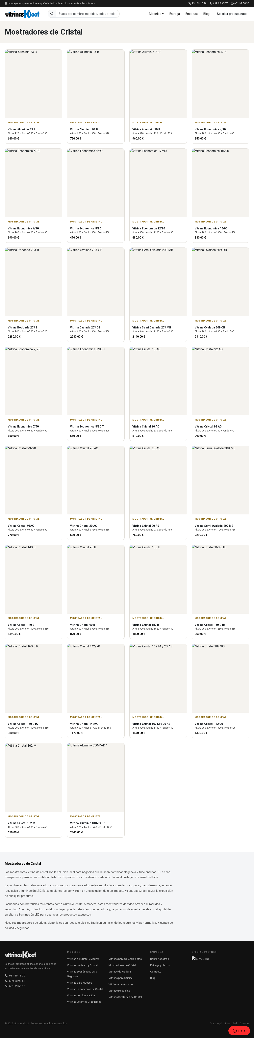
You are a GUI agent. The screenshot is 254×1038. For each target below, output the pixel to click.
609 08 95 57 (220, 3)
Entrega (174, 14)
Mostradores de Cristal (122, 965)
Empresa (191, 14)
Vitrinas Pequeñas (119, 990)
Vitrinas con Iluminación (81, 995)
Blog (206, 14)
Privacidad (231, 1023)
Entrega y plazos (160, 965)
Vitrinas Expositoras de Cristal (85, 989)
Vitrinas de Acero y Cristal (82, 965)
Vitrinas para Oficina (121, 977)
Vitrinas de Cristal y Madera (83, 958)
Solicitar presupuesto (232, 14)
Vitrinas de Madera (120, 971)
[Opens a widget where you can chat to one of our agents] (239, 1031)
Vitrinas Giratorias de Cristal (125, 997)
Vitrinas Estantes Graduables (84, 1001)
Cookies (244, 1023)
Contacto (155, 971)
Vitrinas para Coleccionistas (125, 958)
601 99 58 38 (241, 3)
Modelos (155, 14)
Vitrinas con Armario (121, 984)
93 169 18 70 (199, 3)
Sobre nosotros (159, 958)
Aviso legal (216, 1023)
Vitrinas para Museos (79, 982)
